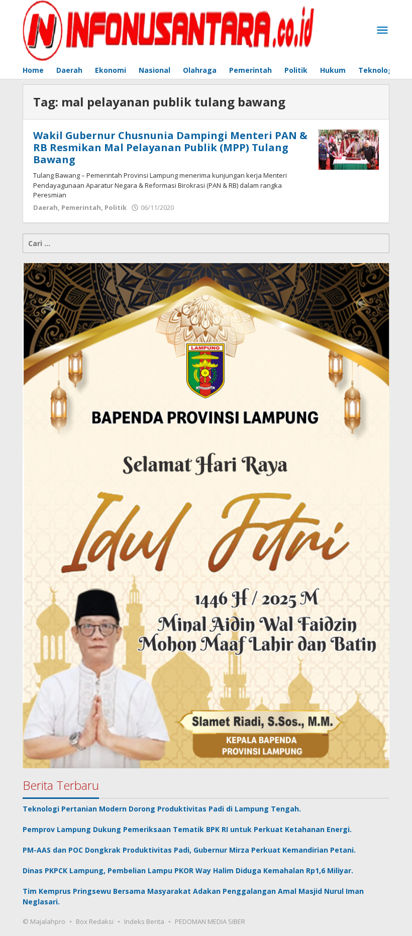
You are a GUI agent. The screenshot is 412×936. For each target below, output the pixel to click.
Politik (116, 207)
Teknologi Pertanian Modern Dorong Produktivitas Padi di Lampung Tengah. (163, 808)
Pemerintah (81, 207)
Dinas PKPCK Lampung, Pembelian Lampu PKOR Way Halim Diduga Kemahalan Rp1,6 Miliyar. (189, 870)
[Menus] (382, 31)
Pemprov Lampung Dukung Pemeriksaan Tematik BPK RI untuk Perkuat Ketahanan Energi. (188, 829)
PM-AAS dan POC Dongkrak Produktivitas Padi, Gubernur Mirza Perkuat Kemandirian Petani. (190, 850)
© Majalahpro (44, 921)
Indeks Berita (144, 921)
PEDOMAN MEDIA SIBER (210, 921)
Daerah (45, 207)
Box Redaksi (95, 921)
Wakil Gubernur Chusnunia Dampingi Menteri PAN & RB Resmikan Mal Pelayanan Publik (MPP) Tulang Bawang (170, 147)
